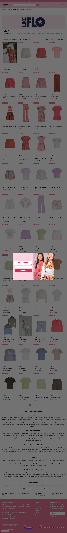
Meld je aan (23, 270)
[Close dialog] (52, 255)
